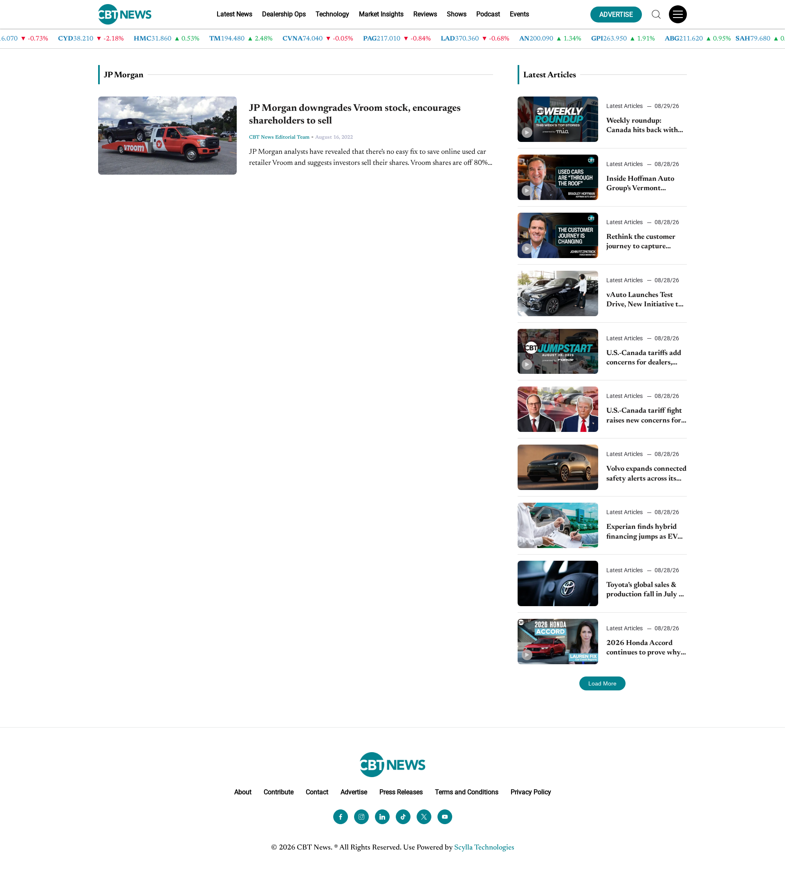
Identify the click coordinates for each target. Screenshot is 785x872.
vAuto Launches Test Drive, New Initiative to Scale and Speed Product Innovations (645, 301)
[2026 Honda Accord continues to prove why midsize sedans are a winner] (558, 641)
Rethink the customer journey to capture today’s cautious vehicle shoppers (643, 243)
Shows (457, 14)
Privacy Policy (531, 792)
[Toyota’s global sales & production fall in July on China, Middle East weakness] (558, 583)
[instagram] (361, 816)
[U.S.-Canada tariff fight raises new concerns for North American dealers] (558, 409)
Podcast (488, 14)
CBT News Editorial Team (279, 137)
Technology (332, 14)
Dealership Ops (284, 14)
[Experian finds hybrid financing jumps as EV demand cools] (558, 525)
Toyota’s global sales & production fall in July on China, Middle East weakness (646, 591)
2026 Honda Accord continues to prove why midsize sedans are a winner (643, 649)
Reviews (425, 14)
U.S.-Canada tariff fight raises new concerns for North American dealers (644, 416)
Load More (602, 683)
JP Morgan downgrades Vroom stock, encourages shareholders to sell (355, 114)
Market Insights (381, 14)
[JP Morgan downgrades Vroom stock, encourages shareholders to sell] (167, 136)
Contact (317, 792)
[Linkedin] (382, 816)
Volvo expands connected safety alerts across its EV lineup (646, 474)
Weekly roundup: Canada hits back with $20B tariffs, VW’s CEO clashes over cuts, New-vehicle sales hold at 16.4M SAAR (644, 126)
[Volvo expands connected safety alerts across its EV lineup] (558, 467)
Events (519, 14)
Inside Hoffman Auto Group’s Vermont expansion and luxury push (640, 184)
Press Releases (401, 792)
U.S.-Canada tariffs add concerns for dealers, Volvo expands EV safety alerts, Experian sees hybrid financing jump (645, 359)
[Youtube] (444, 816)
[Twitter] (424, 816)
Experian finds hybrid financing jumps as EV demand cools (641, 533)
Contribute (279, 792)
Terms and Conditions (466, 792)
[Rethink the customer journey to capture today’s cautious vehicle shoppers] (558, 235)
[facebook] (340, 816)
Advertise (354, 792)
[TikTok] (403, 816)
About (242, 792)
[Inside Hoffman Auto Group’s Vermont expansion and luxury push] (558, 177)
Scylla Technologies (484, 848)
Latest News (234, 14)
